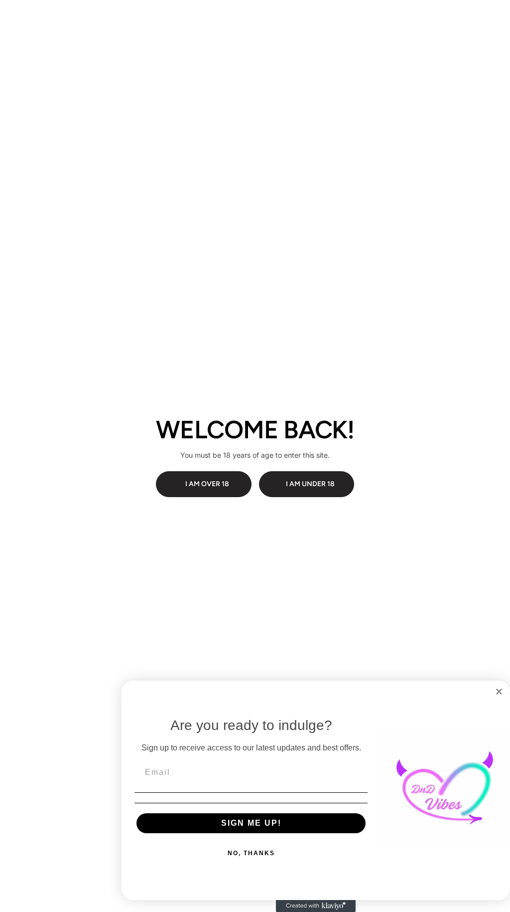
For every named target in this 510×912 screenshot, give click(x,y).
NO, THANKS (251, 853)
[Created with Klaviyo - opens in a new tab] (316, 906)
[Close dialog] (499, 692)
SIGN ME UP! (251, 823)
